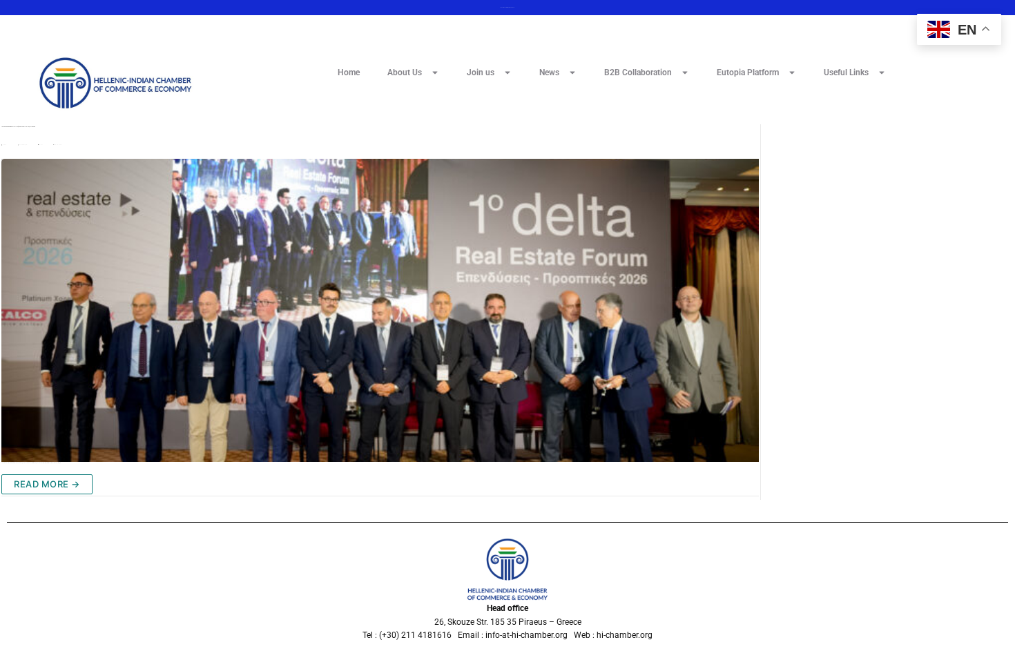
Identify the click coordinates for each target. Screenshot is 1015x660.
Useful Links (846, 72)
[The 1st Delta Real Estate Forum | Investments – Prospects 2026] (380, 310)
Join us (480, 72)
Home (349, 72)
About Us (404, 72)
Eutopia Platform (748, 72)
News (549, 72)
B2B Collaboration (638, 72)
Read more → (47, 483)
